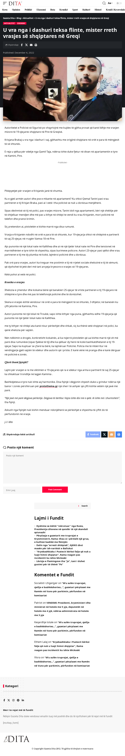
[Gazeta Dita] (15, 3)
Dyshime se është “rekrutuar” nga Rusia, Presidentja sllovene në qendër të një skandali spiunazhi (61, 529)
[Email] (31, 45)
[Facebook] (4, 700)
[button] (5, 3)
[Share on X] (26, 45)
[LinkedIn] (22, 700)
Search (85, 506)
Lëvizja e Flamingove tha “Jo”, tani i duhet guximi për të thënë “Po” (59, 563)
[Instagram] (13, 700)
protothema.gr (48, 386)
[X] (8, 700)
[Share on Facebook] (22, 45)
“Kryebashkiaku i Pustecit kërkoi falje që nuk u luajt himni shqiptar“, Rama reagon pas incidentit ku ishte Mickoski (62, 554)
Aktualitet (9, 23)
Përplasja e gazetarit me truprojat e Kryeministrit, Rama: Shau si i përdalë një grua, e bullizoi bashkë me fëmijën (61, 538)
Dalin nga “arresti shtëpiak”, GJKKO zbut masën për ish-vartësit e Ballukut (58, 547)
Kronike (21, 23)
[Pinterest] (18, 700)
